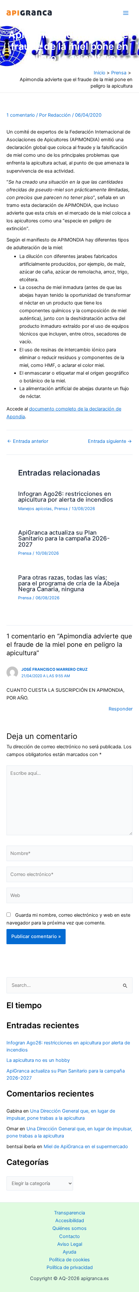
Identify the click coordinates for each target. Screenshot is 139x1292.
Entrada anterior (27, 441)
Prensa (61, 508)
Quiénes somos (69, 1228)
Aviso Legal (69, 1244)
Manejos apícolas (35, 508)
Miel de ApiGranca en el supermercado (86, 1146)
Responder (121, 709)
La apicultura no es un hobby (38, 1060)
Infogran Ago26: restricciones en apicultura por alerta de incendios (65, 496)
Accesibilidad (69, 1220)
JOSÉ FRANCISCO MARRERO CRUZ (54, 669)
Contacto (69, 1236)
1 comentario (20, 115)
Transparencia (69, 1213)
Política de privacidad (70, 1267)
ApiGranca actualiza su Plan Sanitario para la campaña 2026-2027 (64, 538)
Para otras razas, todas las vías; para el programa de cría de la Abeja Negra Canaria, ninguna (68, 583)
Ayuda (69, 1252)
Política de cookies (69, 1260)
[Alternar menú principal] (126, 13)
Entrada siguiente (110, 441)
